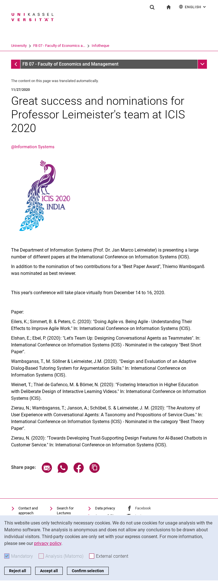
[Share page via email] (47, 471)
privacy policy (47, 543)
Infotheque (100, 45)
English (196, 7)
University (19, 45)
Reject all (17, 571)
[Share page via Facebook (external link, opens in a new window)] (79, 471)
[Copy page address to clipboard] (94, 471)
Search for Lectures (65, 510)
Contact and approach (28, 510)
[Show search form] (152, 7)
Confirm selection (88, 571)
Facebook (143, 508)
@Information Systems (32, 146)
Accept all (49, 571)
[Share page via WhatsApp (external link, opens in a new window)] (63, 471)
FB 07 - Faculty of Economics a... (59, 45)
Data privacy (105, 508)
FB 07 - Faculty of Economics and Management (70, 64)
